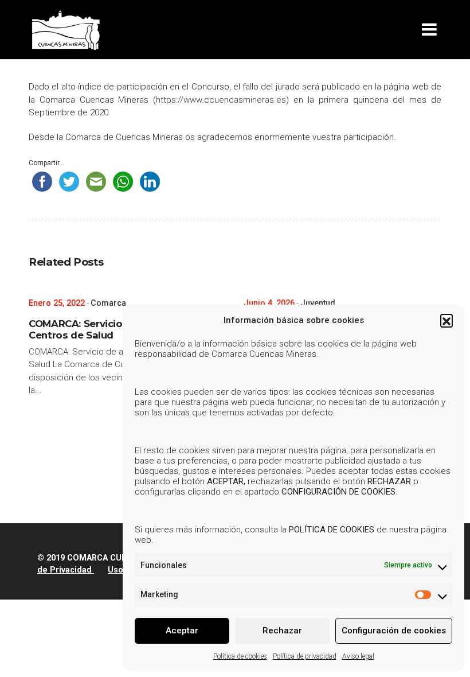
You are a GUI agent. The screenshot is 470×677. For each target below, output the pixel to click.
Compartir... (46, 163)
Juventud (317, 303)
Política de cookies (240, 656)
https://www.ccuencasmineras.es (221, 100)
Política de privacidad (304, 656)
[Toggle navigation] (431, 29)
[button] (446, 320)
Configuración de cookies (394, 630)
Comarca (108, 303)
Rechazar (282, 630)
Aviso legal (358, 656)
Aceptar (182, 630)
